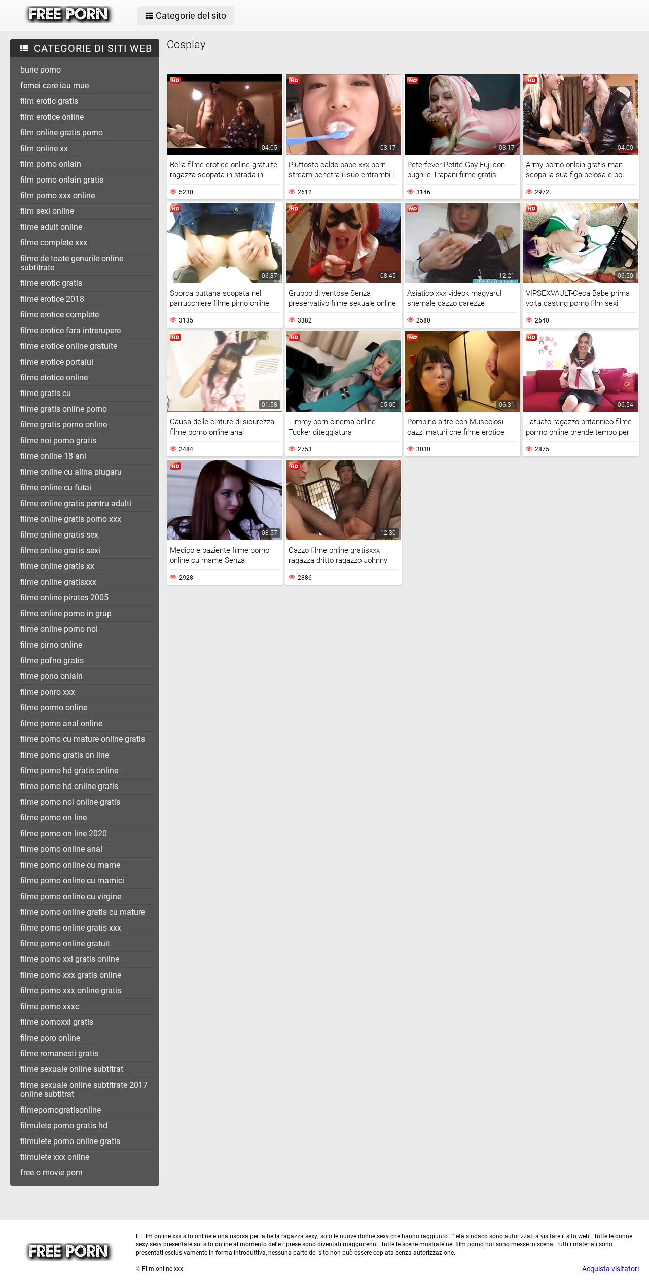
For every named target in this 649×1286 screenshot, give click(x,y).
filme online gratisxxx (58, 582)
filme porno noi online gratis (70, 802)
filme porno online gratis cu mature (82, 912)
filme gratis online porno (63, 409)
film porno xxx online (57, 195)
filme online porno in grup (66, 613)
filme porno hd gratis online (69, 770)
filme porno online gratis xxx (70, 928)
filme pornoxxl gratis (56, 1022)
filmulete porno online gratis (70, 1141)
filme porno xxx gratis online (70, 975)
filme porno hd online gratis (69, 786)
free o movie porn (51, 1172)
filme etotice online (54, 377)
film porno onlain (50, 164)
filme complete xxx (53, 242)
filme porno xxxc (49, 1006)
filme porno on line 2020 (63, 833)
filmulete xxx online (54, 1157)
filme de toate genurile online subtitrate (71, 263)
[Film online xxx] (69, 21)
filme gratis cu (45, 393)
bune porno (40, 70)
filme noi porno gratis (58, 440)
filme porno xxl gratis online (69, 959)
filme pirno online (51, 645)
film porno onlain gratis (61, 180)
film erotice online (52, 117)
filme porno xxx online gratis (70, 990)
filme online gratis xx (57, 566)
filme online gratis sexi (60, 550)
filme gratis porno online (63, 425)
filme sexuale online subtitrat (71, 1069)
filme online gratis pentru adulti (75, 503)
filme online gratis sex (59, 535)
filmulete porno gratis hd (63, 1125)
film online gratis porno (61, 132)
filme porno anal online (61, 723)
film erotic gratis (49, 101)
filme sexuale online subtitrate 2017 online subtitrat (84, 1089)
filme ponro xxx (47, 692)
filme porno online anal (61, 849)
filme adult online (51, 227)
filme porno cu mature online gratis (82, 739)
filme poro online (50, 1038)
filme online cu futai (55, 487)
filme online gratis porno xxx (70, 519)
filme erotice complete (59, 314)
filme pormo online (53, 707)
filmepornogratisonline (60, 1110)
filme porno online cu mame (70, 865)
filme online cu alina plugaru (71, 472)
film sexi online (47, 211)
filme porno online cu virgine (70, 896)
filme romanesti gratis (59, 1053)
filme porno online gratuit (65, 943)
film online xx (44, 148)
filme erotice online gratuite (68, 346)
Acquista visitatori (610, 1269)
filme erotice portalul (56, 362)
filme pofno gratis (52, 660)
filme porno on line (53, 818)
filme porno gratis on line (64, 755)
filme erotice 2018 (52, 299)
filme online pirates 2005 (64, 597)
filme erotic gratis (51, 283)
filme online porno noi (59, 629)
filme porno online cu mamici (72, 880)
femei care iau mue (54, 85)
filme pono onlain (51, 676)
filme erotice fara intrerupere (70, 330)
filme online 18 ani (53, 456)
